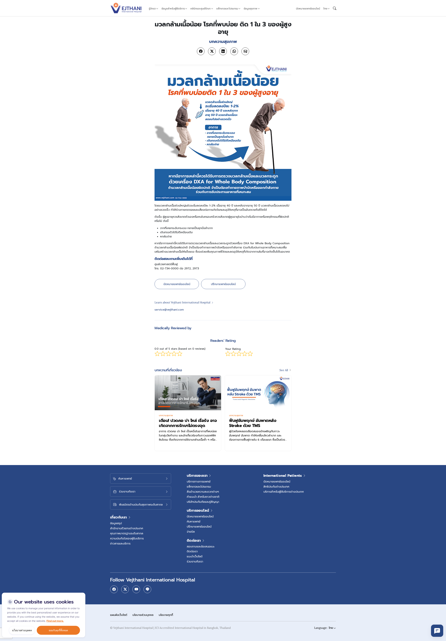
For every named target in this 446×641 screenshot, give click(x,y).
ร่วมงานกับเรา (195, 561)
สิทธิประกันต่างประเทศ (276, 486)
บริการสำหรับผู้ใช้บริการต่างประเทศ (283, 491)
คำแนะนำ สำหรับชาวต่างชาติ (203, 496)
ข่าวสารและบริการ (120, 543)
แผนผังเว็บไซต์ (118, 615)
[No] (82, 593)
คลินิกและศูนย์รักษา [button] (200, 8)
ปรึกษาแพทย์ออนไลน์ (223, 284)
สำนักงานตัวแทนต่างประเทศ (126, 528)
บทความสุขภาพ (166, 415)
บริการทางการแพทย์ (198, 481)
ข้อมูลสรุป (116, 523)
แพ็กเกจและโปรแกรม (199, 486)
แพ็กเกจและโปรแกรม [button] (227, 8)
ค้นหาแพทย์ (193, 521)
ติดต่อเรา (192, 551)
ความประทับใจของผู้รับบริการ (127, 538)
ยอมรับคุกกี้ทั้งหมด (58, 630)
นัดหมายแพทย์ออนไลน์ (308, 8)
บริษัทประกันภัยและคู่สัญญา (203, 501)
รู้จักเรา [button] (152, 8)
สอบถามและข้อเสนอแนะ (200, 546)
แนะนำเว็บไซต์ (194, 556)
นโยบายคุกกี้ (166, 615)
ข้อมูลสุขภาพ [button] (250, 8)
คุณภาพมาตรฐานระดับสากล (126, 533)
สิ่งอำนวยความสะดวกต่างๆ (203, 491)
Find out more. (55, 620)
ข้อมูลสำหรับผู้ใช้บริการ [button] (173, 8)
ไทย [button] (325, 8)
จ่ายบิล (191, 531)
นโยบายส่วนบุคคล (142, 615)
